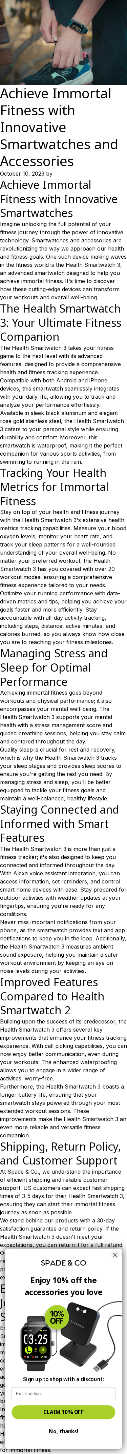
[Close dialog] (115, 1255)
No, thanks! (63, 1431)
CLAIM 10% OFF (63, 1412)
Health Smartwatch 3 (93, 264)
